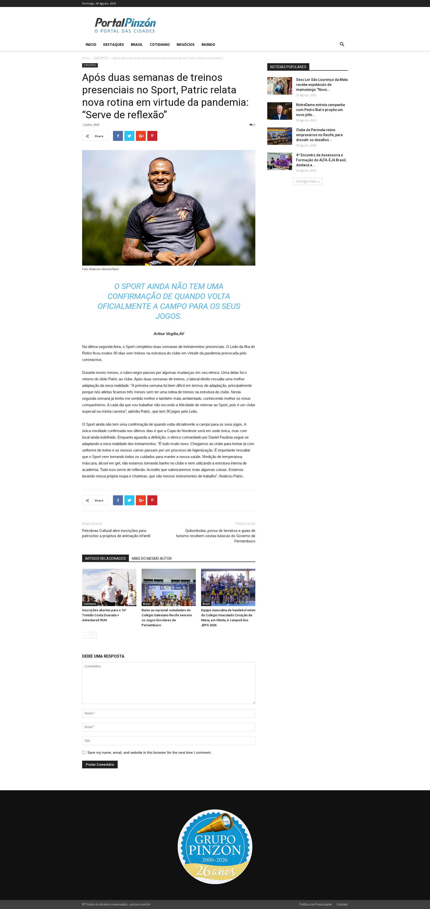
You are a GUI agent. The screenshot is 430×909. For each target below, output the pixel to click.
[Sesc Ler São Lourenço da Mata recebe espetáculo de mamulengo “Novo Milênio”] (279, 86)
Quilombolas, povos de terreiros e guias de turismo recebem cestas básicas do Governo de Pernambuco (215, 535)
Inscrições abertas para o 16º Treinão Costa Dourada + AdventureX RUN (104, 615)
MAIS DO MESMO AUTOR (152, 559)
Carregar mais (306, 181)
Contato (342, 904)
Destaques (113, 44)
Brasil (137, 44)
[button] (342, 45)
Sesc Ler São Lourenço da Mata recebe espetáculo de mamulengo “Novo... (322, 85)
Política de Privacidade (316, 904)
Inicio (91, 44)
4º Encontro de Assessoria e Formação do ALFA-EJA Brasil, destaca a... (321, 160)
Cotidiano (160, 44)
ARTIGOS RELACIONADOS (105, 559)
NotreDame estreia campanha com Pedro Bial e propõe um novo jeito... (320, 110)
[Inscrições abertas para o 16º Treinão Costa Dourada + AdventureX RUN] (109, 587)
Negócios (186, 44)
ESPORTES (101, 58)
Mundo (208, 44)
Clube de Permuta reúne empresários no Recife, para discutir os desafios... (319, 135)
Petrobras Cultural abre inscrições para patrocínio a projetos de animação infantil (116, 533)
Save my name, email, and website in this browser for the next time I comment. (149, 752)
